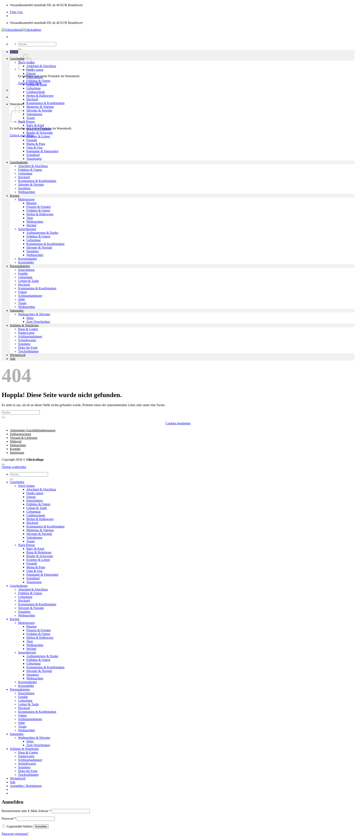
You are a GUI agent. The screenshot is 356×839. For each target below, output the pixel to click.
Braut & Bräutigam (38, 129)
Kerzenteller (26, 262)
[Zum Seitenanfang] (3, 464)
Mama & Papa (35, 144)
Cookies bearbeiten (178, 423)
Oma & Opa (34, 147)
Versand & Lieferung (23, 437)
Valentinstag (34, 114)
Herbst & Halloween (39, 95)
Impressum (17, 452)
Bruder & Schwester (39, 132)
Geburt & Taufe (36, 84)
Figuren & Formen (38, 207)
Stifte (21, 299)
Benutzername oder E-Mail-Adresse (26, 811)
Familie (23, 273)
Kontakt (15, 449)
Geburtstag (33, 88)
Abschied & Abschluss (41, 66)
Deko (30, 318)
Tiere (29, 218)
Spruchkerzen (27, 229)
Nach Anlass (26, 485)
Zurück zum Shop (21, 135)
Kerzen (14, 195)
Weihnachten (26, 192)
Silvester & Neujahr (39, 110)
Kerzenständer (27, 258)
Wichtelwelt (17, 355)
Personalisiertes (20, 266)
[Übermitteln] (19, 49)
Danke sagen (34, 69)
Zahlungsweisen (20, 434)
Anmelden (41, 826)
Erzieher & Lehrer (38, 136)
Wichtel (31, 225)
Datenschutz (18, 445)
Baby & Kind (35, 125)
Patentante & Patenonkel (42, 151)
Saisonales (16, 310)
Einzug (31, 73)
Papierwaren (26, 332)
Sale (12, 358)
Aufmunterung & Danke (42, 232)
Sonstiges (24, 188)
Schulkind (33, 155)
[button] (14, 52)
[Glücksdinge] (21, 29)
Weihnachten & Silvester (34, 314)
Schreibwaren (27, 340)
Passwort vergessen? (15, 834)
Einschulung (34, 77)
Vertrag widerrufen (14, 467)
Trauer (30, 118)
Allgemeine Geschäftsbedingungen (32, 430)
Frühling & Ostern (38, 81)
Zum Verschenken (38, 321)
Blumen (31, 203)
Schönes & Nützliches (24, 325)
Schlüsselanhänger (30, 295)
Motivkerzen (26, 199)
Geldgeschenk (35, 92)
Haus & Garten (28, 329)
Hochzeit (32, 99)
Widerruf (15, 441)
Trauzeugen (34, 158)
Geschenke (17, 58)
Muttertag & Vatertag (40, 106)
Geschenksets (19, 162)
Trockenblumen (28, 351)
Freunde (31, 140)
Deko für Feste (27, 347)
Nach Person (26, 121)
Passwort (9, 818)
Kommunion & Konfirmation (45, 103)
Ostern (22, 292)
